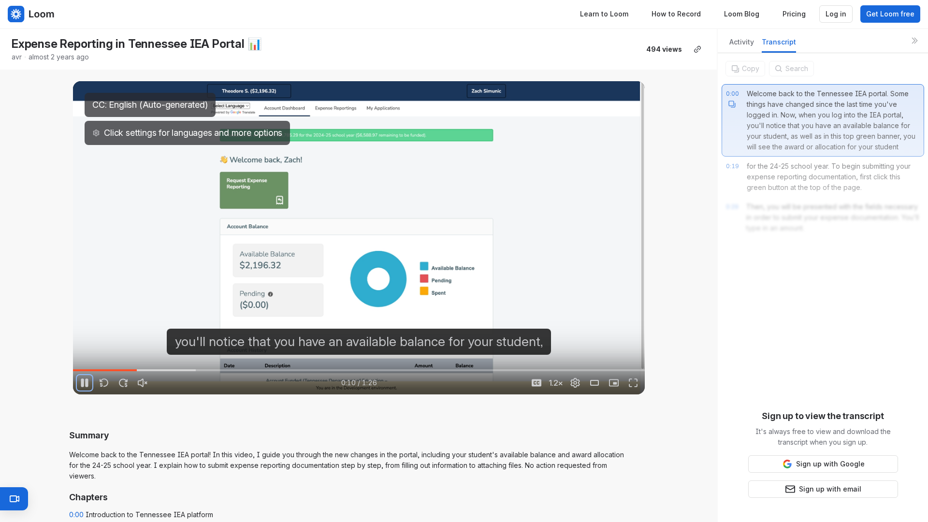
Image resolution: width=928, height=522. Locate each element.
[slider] (359, 370)
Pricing (794, 14)
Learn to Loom (604, 14)
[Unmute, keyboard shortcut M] (142, 383)
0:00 (76, 514)
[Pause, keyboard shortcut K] (84, 383)
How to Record (676, 14)
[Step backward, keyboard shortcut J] (104, 383)
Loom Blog (741, 14)
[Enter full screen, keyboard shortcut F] (633, 383)
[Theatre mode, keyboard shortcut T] (594, 383)
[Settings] (575, 383)
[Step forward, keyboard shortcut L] (123, 383)
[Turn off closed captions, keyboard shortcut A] (536, 383)
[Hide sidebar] (914, 40)
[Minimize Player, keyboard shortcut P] (614, 383)
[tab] (741, 45)
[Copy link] (697, 49)
